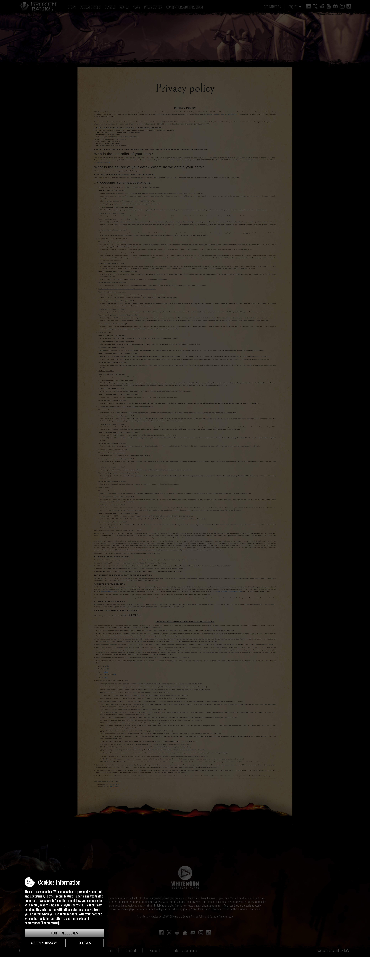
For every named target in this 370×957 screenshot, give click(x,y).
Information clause (186, 950)
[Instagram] (342, 6)
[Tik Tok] (349, 6)
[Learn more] (50, 922)
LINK (107, 666)
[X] (315, 6)
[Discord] (335, 6)
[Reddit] (322, 6)
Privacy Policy (197, 916)
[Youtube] (328, 6)
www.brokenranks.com (215, 114)
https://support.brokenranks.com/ (229, 591)
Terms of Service (218, 916)
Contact (131, 950)
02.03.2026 (114, 784)
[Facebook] (308, 6)
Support (155, 950)
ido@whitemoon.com (102, 162)
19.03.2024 (114, 786)
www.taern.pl (233, 114)
